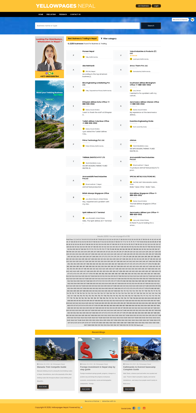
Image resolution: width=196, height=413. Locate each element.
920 (130, 308)
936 (86, 310)
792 (112, 298)
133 (81, 247)
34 (135, 239)
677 (143, 288)
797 (128, 298)
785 (92, 298)
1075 (83, 323)
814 (85, 301)
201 (76, 252)
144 (111, 247)
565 (78, 281)
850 (103, 303)
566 (81, 281)
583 (133, 281)
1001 (102, 315)
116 (132, 244)
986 (149, 313)
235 (83, 254)
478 (90, 274)
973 (108, 313)
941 (102, 310)
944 (111, 310)
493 (138, 274)
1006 (120, 315)
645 (137, 286)
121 (143, 244)
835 (148, 301)
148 (122, 247)
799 (134, 298)
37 (141, 239)
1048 (79, 320)
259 (159, 254)
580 (124, 281)
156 (144, 247)
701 (125, 291)
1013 (143, 315)
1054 (101, 320)
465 (143, 271)
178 (108, 249)
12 (89, 239)
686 (78, 291)
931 (70, 310)
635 (105, 286)
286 (149, 257)
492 (135, 274)
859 (131, 303)
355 (78, 264)
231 (70, 254)
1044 (158, 318)
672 (128, 288)
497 (152, 274)
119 (138, 244)
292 (73, 259)
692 (96, 291)
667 (112, 288)
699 (118, 291)
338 (118, 261)
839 (67, 303)
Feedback (63, 14)
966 (87, 313)
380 (155, 264)
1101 (99, 325)
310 (130, 259)
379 (152, 264)
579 (121, 281)
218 (125, 252)
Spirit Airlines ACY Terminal (93, 212)
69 (119, 242)
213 (112, 252)
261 (72, 257)
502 (73, 276)
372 (131, 264)
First (67, 239)
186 (129, 249)
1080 (100, 323)
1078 (93, 323)
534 (74, 279)
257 (153, 254)
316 (146, 259)
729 (110, 293)
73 (127, 242)
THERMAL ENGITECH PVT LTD (93, 157)
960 (68, 313)
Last (141, 325)
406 (144, 266)
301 (102, 259)
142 (105, 247)
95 (80, 244)
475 (81, 274)
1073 (75, 323)
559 (153, 279)
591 (158, 281)
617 (144, 283)
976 (118, 313)
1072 (72, 323)
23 (110, 239)
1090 (136, 323)
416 (79, 269)
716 (73, 293)
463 (136, 271)
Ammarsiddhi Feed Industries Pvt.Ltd (142, 158)
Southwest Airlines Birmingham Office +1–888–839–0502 (143, 84)
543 (102, 279)
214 (115, 252)
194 (150, 249)
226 (150, 252)
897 (155, 305)
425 (107, 269)
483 (106, 274)
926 (148, 308)
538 (86, 279)
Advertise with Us (109, 401)
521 (128, 276)
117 (134, 244)
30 (126, 239)
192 (145, 249)
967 (90, 313)
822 (108, 301)
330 (93, 261)
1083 (111, 323)
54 (85, 242)
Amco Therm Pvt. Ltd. (139, 65)
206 (92, 252)
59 (96, 242)
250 (131, 254)
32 (130, 239)
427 (113, 269)
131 (75, 247)
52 (81, 242)
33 (132, 239)
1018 (159, 315)
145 (114, 247)
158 (149, 247)
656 (78, 288)
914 (113, 308)
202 (79, 252)
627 (80, 286)
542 (99, 279)
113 (125, 244)
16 (96, 239)
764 (123, 296)
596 (81, 283)
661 (94, 288)
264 (81, 257)
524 (137, 276)
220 (131, 252)
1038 (136, 318)
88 (160, 242)
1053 (97, 320)
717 (75, 293)
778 (71, 298)
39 (146, 239)
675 (137, 288)
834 (145, 301)
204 (85, 252)
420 (90, 269)
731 (116, 293)
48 (72, 242)
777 (68, 298)
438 (149, 269)
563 (72, 281)
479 (93, 274)
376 (143, 264)
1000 (99, 315)
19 (101, 239)
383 (71, 266)
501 (70, 276)
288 (155, 257)
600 (94, 283)
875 (87, 305)
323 (70, 261)
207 (95, 252)
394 (105, 266)
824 (114, 301)
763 (120, 296)
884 (114, 305)
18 (100, 239)
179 (110, 249)
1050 (87, 320)
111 (120, 244)
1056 (108, 320)
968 (93, 313)
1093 (146, 323)
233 (76, 254)
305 (114, 259)
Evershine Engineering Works (141, 121)
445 (77, 271)
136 (89, 247)
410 (157, 266)
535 (77, 279)
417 (82, 269)
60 (99, 242)
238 (92, 254)
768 (135, 296)
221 (134, 252)
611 (128, 283)
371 (128, 264)
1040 (143, 318)
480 (96, 274)
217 (123, 252)
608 (119, 283)
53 (83, 242)
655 (75, 288)
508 (92, 276)
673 (131, 288)
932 (73, 310)
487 (119, 274)
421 (94, 269)
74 (129, 242)
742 (149, 293)
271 (103, 257)
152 (133, 247)
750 (81, 296)
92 (74, 244)
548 (119, 279)
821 (105, 301)
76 (134, 242)
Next (138, 325)
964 (81, 313)
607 (116, 283)
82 (146, 242)
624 (70, 286)
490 (129, 274)
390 (93, 266)
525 (141, 276)
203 (82, 252)
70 (121, 242)
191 (142, 249)
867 (156, 303)
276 (118, 257)
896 (152, 305)
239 (95, 254)
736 (131, 293)
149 (125, 247)
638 (114, 286)
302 (104, 259)
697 (112, 291)
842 (77, 303)
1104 (108, 325)
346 (143, 261)
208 (98, 252)
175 (100, 249)
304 (111, 259)
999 (95, 315)
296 (86, 259)
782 (82, 298)
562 (68, 281)
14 (92, 239)
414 (73, 269)
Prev (71, 239)
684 (71, 291)
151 (130, 247)
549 (122, 279)
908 (97, 308)
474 (77, 274)
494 (142, 274)
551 (128, 279)
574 (106, 281)
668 (116, 288)
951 (134, 310)
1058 (115, 320)
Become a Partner (92, 401)
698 (115, 291)
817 (94, 301)
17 (98, 239)
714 (67, 293)
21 (106, 239)
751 (84, 296)
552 (131, 279)
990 (67, 315)
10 (86, 239)
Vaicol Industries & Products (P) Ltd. (143, 52)
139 (97, 247)
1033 (118, 318)
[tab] (82, 38)
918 (124, 308)
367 (116, 264)
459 (123, 271)
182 (118, 249)
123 (149, 244)
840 (70, 303)
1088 (129, 323)
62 (103, 242)
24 (112, 239)
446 (81, 271)
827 (123, 301)
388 (87, 266)
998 (92, 315)
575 (109, 281)
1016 (153, 315)
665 (106, 288)
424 (103, 269)
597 (84, 283)
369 (122, 264)
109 (116, 244)
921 (133, 308)
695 (106, 291)
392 (99, 266)
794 (119, 298)
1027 (96, 318)
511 (101, 276)
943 (108, 310)
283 (139, 257)
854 (115, 303)
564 (75, 281)
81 (144, 242)
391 (96, 266)
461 (130, 271)
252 (137, 254)
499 (158, 274)
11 (87, 239)
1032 (114, 318)
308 (123, 259)
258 (156, 254)
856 (122, 303)
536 (80, 279)
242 (105, 254)
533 (70, 279)
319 (154, 259)
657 (81, 288)
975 (115, 313)
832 (139, 301)
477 (87, 274)
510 (98, 276)
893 (142, 305)
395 (109, 266)
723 (92, 293)
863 (143, 303)
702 (127, 291)
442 (67, 271)
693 (99, 291)
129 (70, 247)
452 (100, 271)
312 (135, 259)
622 (158, 283)
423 (100, 269)
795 (122, 298)
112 (123, 244)
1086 (122, 323)
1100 (96, 325)
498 (155, 274)
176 (103, 249)
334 (105, 261)
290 (67, 259)
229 (159, 252)
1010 (134, 315)
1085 (118, 323)
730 (113, 293)
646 (140, 286)
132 (78, 247)
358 (87, 264)
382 (68, 266)
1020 (72, 318)
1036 (129, 318)
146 (116, 247)
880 (102, 305)
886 (120, 305)
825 (117, 301)
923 (139, 308)
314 (140, 259)
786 (95, 298)
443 (71, 271)
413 (71, 269)
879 (99, 305)
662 (97, 288)
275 (115, 257)
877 (93, 305)
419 (88, 269)
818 (96, 301)
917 (122, 308)
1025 (89, 318)
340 (124, 261)
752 (86, 296)
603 (103, 283)
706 (139, 291)
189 (137, 249)
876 (90, 305)
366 (112, 264)
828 (127, 301)
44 (157, 239)
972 (105, 313)
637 (111, 286)
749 (78, 296)
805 (152, 298)
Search (151, 25)
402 (130, 266)
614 (136, 283)
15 (94, 239)
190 (140, 249)
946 (118, 310)
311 (132, 259)
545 (109, 279)
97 (85, 244)
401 (128, 266)
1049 (83, 320)
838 (158, 301)
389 (90, 266)
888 (127, 305)
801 (140, 298)
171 (90, 249)
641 (124, 286)
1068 (151, 320)
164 (71, 249)
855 (118, 303)
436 (142, 269)
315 (143, 259)
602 (100, 283)
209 (101, 252)
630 (89, 286)
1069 (155, 320)
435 (139, 269)
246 (118, 254)
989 (158, 313)
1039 (140, 318)
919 (127, 308)
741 (147, 293)
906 (90, 308)
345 (140, 261)
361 (97, 264)
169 (85, 249)
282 (136, 257)
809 (72, 301)
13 (91, 239)
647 (143, 286)
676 (140, 288)
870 (72, 305)
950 (131, 310)
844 (83, 303)
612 (130, 283)
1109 (124, 325)
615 (138, 283)
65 (110, 242)
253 (140, 254)
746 (68, 296)
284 (142, 257)
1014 (147, 315)
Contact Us (75, 14)
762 (117, 296)
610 (125, 283)
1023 (82, 318)
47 (69, 242)
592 (68, 283)
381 (158, 264)
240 (99, 254)
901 (75, 308)
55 (87, 242)
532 (67, 279)
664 (103, 288)
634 (102, 286)
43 (155, 239)
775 (155, 296)
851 (106, 303)
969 (97, 313)
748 (74, 296)
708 (146, 291)
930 (67, 310)
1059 (119, 320)
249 (128, 254)
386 (80, 266)
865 (150, 303)
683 (68, 291)
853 (112, 303)
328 (86, 261)
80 (142, 242)
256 (150, 254)
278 (124, 257)
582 (130, 281)
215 (117, 252)
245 (115, 254)
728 (107, 293)
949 (128, 310)
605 (109, 283)
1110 (127, 325)
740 (143, 293)
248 (124, 254)
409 (153, 266)
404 (137, 266)
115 (129, 244)
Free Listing (51, 14)
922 (136, 308)
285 (145, 257)
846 (90, 303)
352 (68, 264)
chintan (133, 140)
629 (86, 286)
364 (106, 264)
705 (136, 291)
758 (105, 296)
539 (89, 279)
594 (75, 283)
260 (68, 257)
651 (156, 286)
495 (145, 274)
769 (138, 296)
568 (87, 281)
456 (114, 271)
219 (128, 252)
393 (102, 266)
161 (157, 247)
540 (93, 279)
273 (108, 257)
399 (121, 266)
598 (88, 283)
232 (73, 254)
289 (158, 257)
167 (79, 249)
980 (130, 313)
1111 (130, 325)
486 (116, 274)
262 (74, 257)
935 (83, 310)
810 (75, 301)
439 (152, 269)
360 (94, 264)
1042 (150, 318)
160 (154, 247)
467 (149, 271)
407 (147, 266)
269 (97, 257)
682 (158, 288)
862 (140, 303)
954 (143, 310)
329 (89, 261)
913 (111, 308)
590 (155, 281)
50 (76, 242)
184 (123, 249)
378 (149, 264)
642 (127, 286)
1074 (79, 323)
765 (126, 296)
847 (93, 303)
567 (84, 281)
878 (96, 305)
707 (143, 291)
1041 (147, 318)
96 (83, 244)
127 (160, 244)
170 (87, 249)
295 (83, 259)
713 (159, 291)
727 (104, 293)
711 (154, 291)
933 (76, 310)
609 (122, 283)
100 (92, 244)
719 (81, 293)
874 (83, 305)
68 (117, 242)
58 (94, 242)
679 (149, 288)
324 (74, 261)
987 (152, 313)
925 (145, 308)
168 (82, 249)
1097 (85, 325)
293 (76, 259)
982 (136, 313)
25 (115, 239)
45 (160, 239)
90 (69, 244)
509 (95, 276)
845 (87, 303)
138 (94, 247)
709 (149, 291)
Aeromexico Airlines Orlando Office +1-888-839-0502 (144, 103)
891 (136, 305)
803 (146, 298)
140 (100, 247)
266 (87, 257)
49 (74, 242)
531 (160, 276)
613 (133, 283)
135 (86, 247)
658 (84, 288)
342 (130, 261)
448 (88, 271)
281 (133, 257)
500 (67, 276)
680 (152, 288)
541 (96, 279)
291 (70, 259)
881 (105, 305)
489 (126, 274)
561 (160, 279)
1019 (68, 318)
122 (146, 244)
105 (105, 244)
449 (91, 271)
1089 (132, 323)
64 (108, 242)
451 (98, 271)
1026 (93, 318)
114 (127, 244)
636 (108, 286)
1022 (78, 318)
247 (121, 254)
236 (86, 254)
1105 (111, 325)
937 (89, 310)
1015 (150, 315)
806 (156, 298)
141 (102, 247)
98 (87, 244)
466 (146, 271)
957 (153, 310)
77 (136, 242)
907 (94, 308)
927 (152, 308)
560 (156, 279)
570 (94, 281)
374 (137, 264)
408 (150, 266)
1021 (75, 318)
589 (152, 281)
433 (132, 269)
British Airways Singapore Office (95, 193)
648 (147, 286)
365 (109, 264)
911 (106, 308)
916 (119, 308)
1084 (114, 323)
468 (153, 271)
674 (134, 288)
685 (74, 291)
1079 (96, 323)
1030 (107, 318)
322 (67, 261)
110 (118, 244)
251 (134, 254)
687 (81, 291)
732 (119, 293)
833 (142, 301)
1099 (92, 325)
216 (120, 252)
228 (156, 252)
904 (84, 308)
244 (111, 254)
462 (133, 271)
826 (120, 301)
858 (128, 303)
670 (122, 288)
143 (108, 247)
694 (102, 291)
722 (89, 293)
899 (68, 308)
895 (149, 305)
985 (145, 313)
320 (157, 259)
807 (159, 298)
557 (147, 279)
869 (68, 305)
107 (111, 244)
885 (117, 305)
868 (159, 303)
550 (125, 279)
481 (100, 274)
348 (150, 261)
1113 (135, 325)
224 (143, 252)
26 (117, 239)
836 (152, 301)
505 (83, 276)
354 (75, 264)
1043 (154, 318)
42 (153, 239)
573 (103, 281)
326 (80, 261)
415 (76, 269)
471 (68, 274)
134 (83, 247)
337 (115, 261)
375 (140, 264)
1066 (144, 320)
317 (148, 259)
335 (108, 261)
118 (136, 244)
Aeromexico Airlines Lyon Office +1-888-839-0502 (144, 213)
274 (111, 257)
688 (84, 291)
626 (77, 286)
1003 (109, 315)
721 (86, 293)
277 (121, 257)
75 (131, 242)
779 (74, 298)
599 (91, 283)
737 (134, 293)
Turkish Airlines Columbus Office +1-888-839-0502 (95, 122)
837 (155, 301)
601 (97, 283)
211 (107, 252)
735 (128, 293)
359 (91, 264)
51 (78, 242)
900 (72, 308)
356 (81, 264)
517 (117, 276)
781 (80, 298)
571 (97, 281)
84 (151, 242)
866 (153, 303)
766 (129, 296)
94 (78, 244)
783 (85, 298)
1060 (123, 320)
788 (101, 298)
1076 (86, 323)
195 (153, 249)
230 (67, 254)
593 (72, 283)
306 (117, 259)
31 (128, 239)
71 (123, 242)
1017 (156, 315)
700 (121, 291)
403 (134, 266)
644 (133, 286)
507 (89, 276)
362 (100, 264)
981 (133, 313)
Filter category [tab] (109, 38)
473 (74, 274)
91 (71, 244)
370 (125, 264)
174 (97, 249)
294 (79, 259)
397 (115, 266)
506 (86, 276)
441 (159, 269)
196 (156, 249)
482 (103, 274)
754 (93, 296)
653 (68, 288)
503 (76, 276)
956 (150, 310)
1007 (124, 315)
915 (116, 308)
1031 (111, 318)
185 (126, 249)
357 (84, 264)
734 (125, 293)
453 (104, 271)
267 (90, 257)
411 (159, 266)
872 (77, 305)
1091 (139, 323)
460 (127, 271)
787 (98, 298)
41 (150, 239)
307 (120, 259)
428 (116, 269)
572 (99, 281)
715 (70, 293)
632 (95, 286)
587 (146, 281)
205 (88, 252)
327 (83, 261)
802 (143, 298)
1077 (89, 323)
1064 (137, 320)
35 (137, 239)
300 (98, 259)
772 (147, 296)
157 (146, 247)
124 (151, 244)
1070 (158, 320)
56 (90, 242)
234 (79, 254)
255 (147, 254)
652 (159, 286)
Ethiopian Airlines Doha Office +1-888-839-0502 (96, 103)
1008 (127, 315)
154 (138, 247)
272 (105, 257)
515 (112, 276)
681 (155, 288)
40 (148, 239)
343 (133, 261)
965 (84, 313)
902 (78, 308)
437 (146, 269)
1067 (147, 320)
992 (73, 315)
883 (111, 305)
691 (93, 291)
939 (95, 310)
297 (89, 259)
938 (92, 310)
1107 (118, 325)
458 (120, 271)
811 (77, 301)
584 (136, 281)
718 (78, 293)
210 (104, 252)
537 (83, 279)
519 (122, 276)
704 (133, 291)
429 (120, 269)
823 (111, 301)
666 (109, 288)
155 (141, 247)
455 (110, 271)
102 (97, 244)
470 (159, 271)
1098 (89, 325)
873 (80, 305)
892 (139, 305)
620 (152, 283)
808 (68, 301)
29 (124, 239)
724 (95, 293)
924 (142, 308)
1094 (150, 323)
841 (74, 303)
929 (158, 308)
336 (111, 261)
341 (127, 261)
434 (136, 269)
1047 (76, 320)
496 (148, 274)
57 (92, 242)
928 (155, 308)
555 (141, 279)
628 (83, 286)
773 (149, 296)
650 (153, 286)
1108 (121, 325)
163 (68, 249)
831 (136, 301)
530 (157, 276)
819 (99, 301)
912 (108, 308)
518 (120, 276)
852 (109, 303)
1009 (131, 315)
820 (102, 301)
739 (140, 293)
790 (107, 298)
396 (112, 266)
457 (117, 271)
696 (109, 291)
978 (124, 313)
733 (122, 293)
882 (108, 305)
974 (111, 313)
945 (115, 310)
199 (70, 252)
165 (74, 249)
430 (123, 269)
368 (119, 264)
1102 (102, 325)
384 (74, 266)
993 (76, 315)
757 (102, 296)
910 (103, 308)
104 (102, 244)
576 (112, 281)
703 (130, 291)
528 (150, 276)
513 (106, 276)
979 (127, 313)
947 (121, 310)
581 (127, 281)
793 (115, 298)
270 (100, 257)
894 (145, 305)
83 (148, 242)
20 (104, 239)
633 (99, 286)
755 (96, 296)
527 (147, 276)
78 (138, 242)
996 (86, 315)
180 (113, 249)
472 (71, 274)
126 (157, 244)
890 (133, 305)
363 (103, 264)
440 (155, 269)
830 (133, 301)
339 (121, 261)
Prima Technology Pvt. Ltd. (93, 140)
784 (88, 298)
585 (139, 281)
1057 (112, 320)
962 (74, 313)
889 (130, 305)
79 (140, 242)
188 (134, 249)
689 (87, 291)
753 (89, 296)
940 (99, 310)
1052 (94, 320)
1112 (132, 325)
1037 (132, 318)
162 (159, 247)
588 (149, 281)
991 (70, 315)
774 (152, 296)
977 (121, 313)
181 (116, 249)
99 (89, 244)
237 (89, 254)
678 (146, 288)
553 (134, 279)
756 (99, 296)
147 (119, 247)
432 (129, 269)
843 (80, 303)
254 (143, 254)
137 (92, 247)
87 (158, 242)
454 (107, 271)
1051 (90, 320)
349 (153, 261)
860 (134, 303)
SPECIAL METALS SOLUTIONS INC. (143, 176)
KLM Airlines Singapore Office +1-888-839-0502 (143, 194)
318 (151, 259)
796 (125, 298)
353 (72, 264)
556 (144, 279)
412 (68, 269)
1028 (100, 318)
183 (121, 249)
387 (84, 266)
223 (140, 252)
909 (100, 308)
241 (102, 254)
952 (137, 310)
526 (144, 276)
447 (84, 271)
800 (137, 298)
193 (148, 249)
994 (79, 315)
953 (140, 310)
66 (112, 242)
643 (130, 286)
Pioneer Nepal (88, 51)
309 (127, 259)
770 (141, 296)
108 (113, 244)
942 (105, 310)
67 (114, 242)
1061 (126, 320)
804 (149, 298)
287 (152, 257)
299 (95, 259)
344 (137, 261)
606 (113, 283)
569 (91, 281)
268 (93, 257)
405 (140, 266)
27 (119, 239)
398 (118, 266)
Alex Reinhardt (88, 65)
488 (122, 274)
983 (139, 313)
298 (92, 259)
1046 (72, 320)
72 (125, 242)
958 (156, 310)
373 (134, 264)
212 (109, 252)
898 (158, 305)
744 (156, 293)
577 (115, 281)
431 (126, 269)
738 (137, 293)
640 (121, 286)
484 (109, 274)
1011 (137, 315)
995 (83, 315)
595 (78, 283)
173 (95, 249)
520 (125, 276)
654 (72, 288)
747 (71, 296)
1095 (154, 323)
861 (137, 303)
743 (153, 293)
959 (159, 310)
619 (149, 283)
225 (146, 252)
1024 (86, 318)
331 (96, 261)
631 (93, 286)
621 (155, 283)
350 (156, 261)
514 (109, 276)
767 (132, 296)
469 (156, 271)
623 (67, 286)
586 (143, 281)
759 (108, 296)
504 (79, 276)
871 (75, 305)
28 (121, 239)
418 (85, 269)
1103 (105, 325)
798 (131, 298)
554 (137, 279)
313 (137, 259)
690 (90, 291)
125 (154, 244)
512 (103, 276)
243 (108, 254)
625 (74, 286)
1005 (116, 315)
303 (108, 259)
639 (118, 286)
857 (125, 303)
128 (67, 247)
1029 (104, 318)
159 (152, 247)
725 (98, 293)
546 (112, 279)
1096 (157, 323)
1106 (115, 325)
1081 (104, 323)
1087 (125, 323)
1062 (129, 320)
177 (105, 249)
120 (141, 244)
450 (94, 271)
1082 (107, 323)
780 (77, 298)
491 (132, 274)
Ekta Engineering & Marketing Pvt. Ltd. (96, 84)
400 (124, 266)
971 (103, 313)
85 (153, 242)
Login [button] (156, 6)
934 (79, 310)
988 (155, 313)
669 (119, 288)
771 (144, 296)
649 (150, 286)
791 (110, 298)
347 (147, 261)
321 (160, 259)
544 (105, 279)
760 (111, 296)
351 (160, 261)
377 (146, 264)
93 (76, 244)
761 (114, 296)
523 (134, 276)
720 (83, 293)
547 (115, 279)
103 (100, 244)
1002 (105, 315)
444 (74, 271)
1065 (140, 320)
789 (104, 298)
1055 (105, 320)
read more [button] (43, 387)
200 (73, 252)
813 (83, 301)
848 (96, 303)
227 (153, 252)
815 (88, 301)
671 (125, 288)
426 (110, 269)
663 (100, 288)
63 (105, 242)
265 (84, 257)
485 (112, 274)
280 (130, 257)
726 (101, 293)
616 (141, 283)
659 (87, 288)
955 (147, 310)
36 (139, 239)
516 (114, 276)
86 (155, 242)
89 (67, 244)
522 (131, 276)
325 (77, 261)
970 (100, 313)
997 (89, 315)
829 (130, 301)
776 (158, 296)
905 (87, 308)
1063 (133, 320)
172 (92, 249)
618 (147, 283)
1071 (69, 323)
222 (137, 252)
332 (99, 261)
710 (152, 291)
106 (108, 244)
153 (135, 247)
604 (106, 283)
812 (80, 301)
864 (146, 303)
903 (81, 308)
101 (94, 244)
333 (102, 261)
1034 (122, 318)
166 (77, 249)
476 (84, 274)
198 (67, 252)
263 (77, 257)
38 (144, 239)
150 (128, 247)
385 (77, 266)
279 (127, 257)
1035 (125, 318)
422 (97, 269)
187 (132, 249)
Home (41, 14)
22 (108, 239)
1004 (113, 315)
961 (72, 313)
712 (156, 291)
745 (159, 293)
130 (73, 247)
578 (118, 281)
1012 (140, 315)
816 (91, 301)
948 (124, 310)
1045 (68, 320)
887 (124, 305)
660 (91, 288)
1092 (143, 323)
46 (67, 242)
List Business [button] (143, 6)
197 (159, 249)
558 (150, 279)
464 (139, 271)
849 (100, 303)
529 (153, 276)
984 (142, 313)
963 (77, 313)
